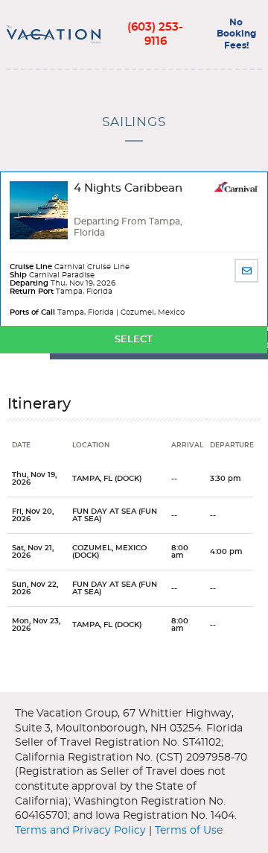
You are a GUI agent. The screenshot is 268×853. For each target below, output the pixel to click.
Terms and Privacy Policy (80, 830)
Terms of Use (189, 830)
